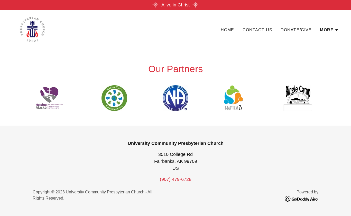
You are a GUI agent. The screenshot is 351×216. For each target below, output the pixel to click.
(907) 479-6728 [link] (175, 179)
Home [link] (227, 30)
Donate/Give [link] (296, 30)
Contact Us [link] (257, 30)
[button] (329, 30)
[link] (32, 29)
